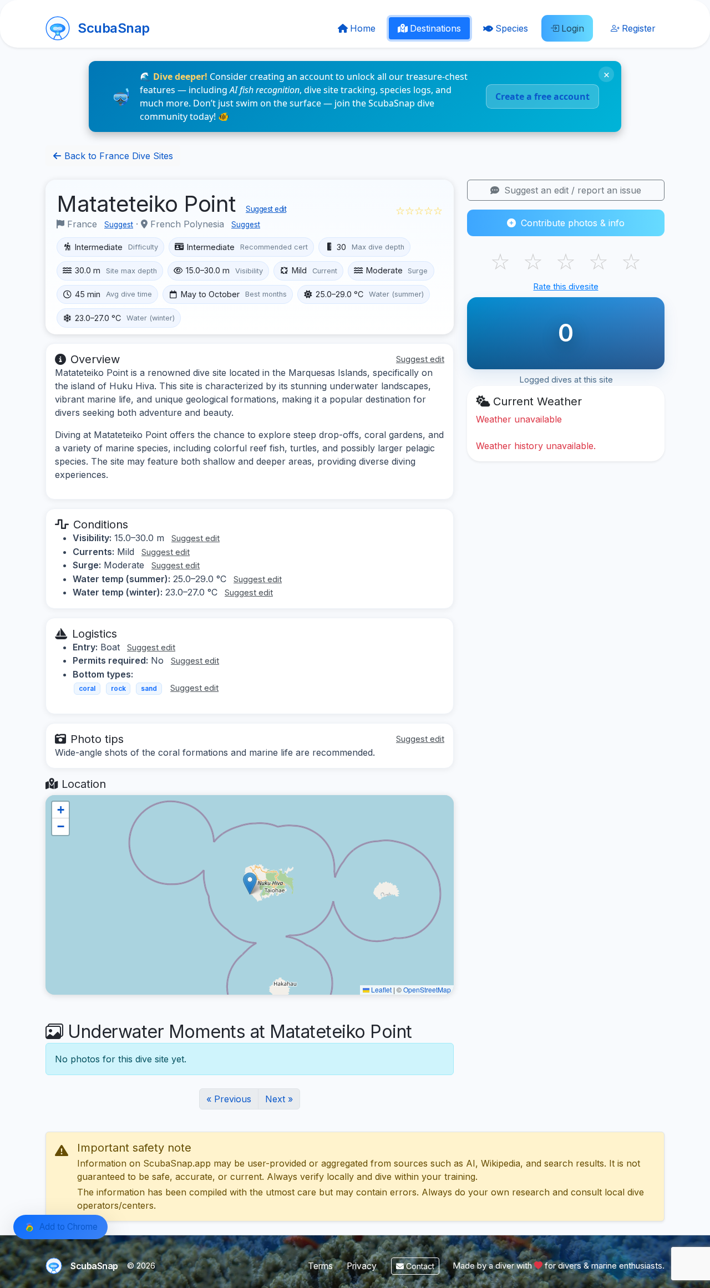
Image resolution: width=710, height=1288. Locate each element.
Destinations (435, 28)
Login (572, 28)
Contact (419, 1266)
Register (639, 28)
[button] (250, 883)
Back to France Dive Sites (117, 155)
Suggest (118, 224)
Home (363, 28)
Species (511, 28)
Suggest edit (266, 209)
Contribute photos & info (571, 222)
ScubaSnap (114, 28)
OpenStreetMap (427, 989)
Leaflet (380, 989)
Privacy (362, 1266)
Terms (320, 1266)
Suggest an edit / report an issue (571, 190)
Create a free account (542, 96)
